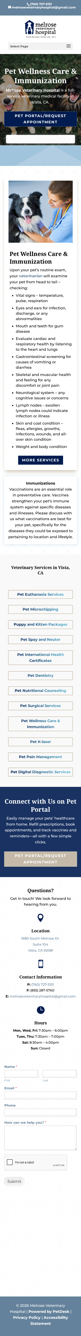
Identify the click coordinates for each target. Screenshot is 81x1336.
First (7, 1080)
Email (10, 1088)
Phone (10, 1105)
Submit (14, 1181)
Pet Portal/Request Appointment (40, 119)
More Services (40, 460)
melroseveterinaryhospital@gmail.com (43, 996)
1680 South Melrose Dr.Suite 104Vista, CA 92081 (40, 944)
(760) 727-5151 (41, 4)
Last (45, 1080)
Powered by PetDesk (48, 1311)
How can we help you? (25, 1123)
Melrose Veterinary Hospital (33, 90)
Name (10, 1067)
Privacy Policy (26, 1317)
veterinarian (30, 276)
